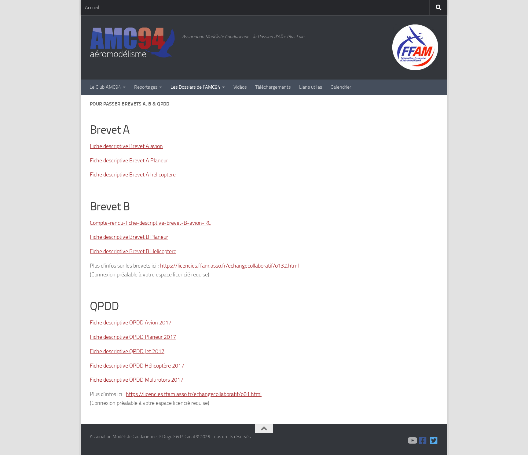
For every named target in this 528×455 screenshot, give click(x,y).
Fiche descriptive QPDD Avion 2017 (130, 322)
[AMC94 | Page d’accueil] (133, 43)
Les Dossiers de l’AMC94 (195, 87)
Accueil (92, 7)
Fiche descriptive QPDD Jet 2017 (127, 351)
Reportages (145, 87)
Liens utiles (310, 87)
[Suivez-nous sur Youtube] (412, 440)
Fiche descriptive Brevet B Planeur (129, 237)
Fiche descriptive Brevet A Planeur (129, 160)
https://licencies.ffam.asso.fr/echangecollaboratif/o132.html (229, 265)
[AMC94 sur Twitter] (434, 440)
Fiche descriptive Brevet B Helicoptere (133, 251)
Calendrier (341, 87)
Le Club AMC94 (105, 87)
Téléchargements (273, 87)
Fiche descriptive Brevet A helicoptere (133, 174)
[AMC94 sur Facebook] (423, 440)
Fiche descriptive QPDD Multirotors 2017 (136, 379)
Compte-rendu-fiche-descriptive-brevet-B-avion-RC (150, 223)
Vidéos (240, 87)
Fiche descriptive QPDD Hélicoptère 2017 (137, 365)
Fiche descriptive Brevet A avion (126, 146)
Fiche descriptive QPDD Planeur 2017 (133, 337)
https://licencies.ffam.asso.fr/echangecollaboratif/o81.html (194, 394)
